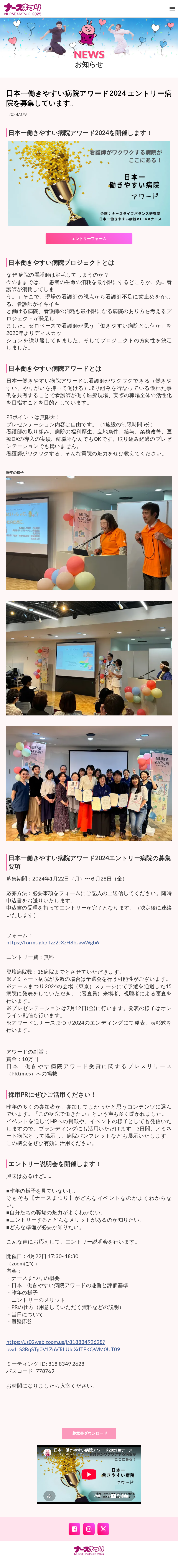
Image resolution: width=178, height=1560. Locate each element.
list (172, 8)
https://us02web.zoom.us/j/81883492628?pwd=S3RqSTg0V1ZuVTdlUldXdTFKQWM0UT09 (63, 1345)
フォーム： (19, 935)
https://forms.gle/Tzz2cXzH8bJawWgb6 (52, 942)
